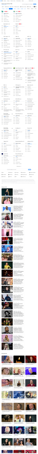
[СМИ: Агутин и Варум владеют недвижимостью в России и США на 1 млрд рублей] (19, 420)
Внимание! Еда (29, 41)
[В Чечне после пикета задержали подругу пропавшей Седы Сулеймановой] (7, 372)
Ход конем (17, 18)
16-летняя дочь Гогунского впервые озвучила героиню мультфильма (18, 191)
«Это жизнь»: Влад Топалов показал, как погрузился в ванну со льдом (18, 248)
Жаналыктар (5, 149)
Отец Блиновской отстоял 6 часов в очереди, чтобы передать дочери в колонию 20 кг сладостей (18, 288)
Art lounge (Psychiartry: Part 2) (8, 119)
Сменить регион (4, 4)
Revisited (29, 136)
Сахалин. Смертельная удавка (19, 70)
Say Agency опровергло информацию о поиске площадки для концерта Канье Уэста (17, 329)
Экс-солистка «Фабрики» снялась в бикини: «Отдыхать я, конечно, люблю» (18, 337)
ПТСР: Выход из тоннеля (19, 79)
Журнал (5, 33)
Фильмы (28, 8)
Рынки (4, 29)
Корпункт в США (18, 41)
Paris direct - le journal (18, 163)
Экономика (5, 27)
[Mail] (1, 1)
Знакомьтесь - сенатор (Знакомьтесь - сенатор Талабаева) (31, 78)
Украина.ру (29, 53)
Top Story (29, 143)
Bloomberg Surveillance (31, 102)
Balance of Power (30, 109)
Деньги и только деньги (19, 40)
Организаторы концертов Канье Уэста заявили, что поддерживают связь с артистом (18, 207)
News (16, 135)
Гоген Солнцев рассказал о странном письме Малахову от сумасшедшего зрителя (18, 321)
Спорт (35, 8)
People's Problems (6, 130)
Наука (4, 30)
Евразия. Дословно (18, 16)
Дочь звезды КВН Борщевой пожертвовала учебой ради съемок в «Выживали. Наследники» (18, 215)
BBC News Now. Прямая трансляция (7, 92)
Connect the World (18, 95)
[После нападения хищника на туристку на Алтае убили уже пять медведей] (7, 420)
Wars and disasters (6, 122)
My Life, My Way (6, 138)
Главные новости (6, 13)
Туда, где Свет (17, 53)
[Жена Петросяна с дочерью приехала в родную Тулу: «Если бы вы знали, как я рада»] (19, 384)
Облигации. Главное (6, 21)
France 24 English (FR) (30, 133)
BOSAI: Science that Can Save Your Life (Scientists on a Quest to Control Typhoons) (8, 110)
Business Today (6, 88)
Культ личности (18, 21)
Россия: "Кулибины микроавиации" (18, 76)
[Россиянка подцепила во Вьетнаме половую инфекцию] (7, 396)
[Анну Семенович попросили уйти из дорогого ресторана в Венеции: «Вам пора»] (30, 361)
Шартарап (5, 146)
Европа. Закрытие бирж (19, 44)
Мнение (29, 51)
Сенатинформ (29, 82)
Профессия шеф (6, 51)
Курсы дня (17, 27)
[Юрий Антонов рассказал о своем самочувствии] (19, 431)
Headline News (18, 115)
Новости (17, 29)
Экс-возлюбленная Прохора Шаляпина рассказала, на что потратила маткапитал (18, 264)
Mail (1, 453)
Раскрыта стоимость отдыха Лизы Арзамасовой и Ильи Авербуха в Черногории (18, 280)
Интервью (5, 157)
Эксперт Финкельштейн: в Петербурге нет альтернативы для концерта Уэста (18, 304)
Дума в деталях (6, 163)
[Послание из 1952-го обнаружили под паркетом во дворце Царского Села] (7, 408)
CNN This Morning (18, 89)
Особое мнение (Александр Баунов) (7, 53)
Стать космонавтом (18, 72)
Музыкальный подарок (30, 90)
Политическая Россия (30, 56)
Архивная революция (30, 59)
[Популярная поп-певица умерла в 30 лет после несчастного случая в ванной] (19, 361)
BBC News (5, 90)
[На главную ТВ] (2, 1)
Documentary (17, 120)
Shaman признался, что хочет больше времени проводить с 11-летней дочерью (18, 223)
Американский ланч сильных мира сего (19, 46)
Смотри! (17, 56)
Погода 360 (29, 40)
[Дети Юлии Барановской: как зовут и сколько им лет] (7, 384)
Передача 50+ (29, 88)
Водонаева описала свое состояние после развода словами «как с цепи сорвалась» (18, 199)
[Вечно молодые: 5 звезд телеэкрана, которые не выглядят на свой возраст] (7, 431)
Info (4, 102)
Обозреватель (29, 146)
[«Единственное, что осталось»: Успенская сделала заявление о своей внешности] (7, 361)
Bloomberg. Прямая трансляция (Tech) (30, 106)
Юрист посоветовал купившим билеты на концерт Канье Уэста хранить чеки (18, 296)
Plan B (16, 160)
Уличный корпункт (18, 43)
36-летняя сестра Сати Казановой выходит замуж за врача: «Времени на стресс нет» (18, 256)
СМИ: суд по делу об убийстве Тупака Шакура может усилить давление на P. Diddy (18, 313)
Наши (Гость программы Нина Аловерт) (8, 58)
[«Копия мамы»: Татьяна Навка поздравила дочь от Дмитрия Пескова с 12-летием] (30, 420)
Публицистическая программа (6, 40)
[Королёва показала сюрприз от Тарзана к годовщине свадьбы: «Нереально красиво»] (7, 443)
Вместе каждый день (19, 13)
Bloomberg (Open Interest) (31, 104)
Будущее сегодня (18, 143)
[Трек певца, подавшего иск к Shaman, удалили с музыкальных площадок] (30, 372)
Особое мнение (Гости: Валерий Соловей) (8, 56)
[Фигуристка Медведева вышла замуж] (19, 443)
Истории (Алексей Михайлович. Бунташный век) (8, 63)
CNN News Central (18, 92)
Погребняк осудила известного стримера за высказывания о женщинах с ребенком (18, 345)
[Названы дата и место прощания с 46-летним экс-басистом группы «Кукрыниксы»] (19, 396)
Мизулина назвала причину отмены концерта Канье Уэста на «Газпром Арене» (18, 231)
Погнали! (17, 146)
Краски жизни (17, 60)
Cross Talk (17, 117)
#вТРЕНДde (17, 149)
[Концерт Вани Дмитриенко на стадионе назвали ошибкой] (30, 396)
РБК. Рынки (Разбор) (6, 16)
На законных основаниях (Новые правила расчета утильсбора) (32, 80)
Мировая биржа (18, 38)
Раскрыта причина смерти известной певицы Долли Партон (18, 239)
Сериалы (32, 8)
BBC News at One (6, 96)
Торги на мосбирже (18, 30)
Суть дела (5, 18)
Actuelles (17, 157)
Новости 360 (5, 38)
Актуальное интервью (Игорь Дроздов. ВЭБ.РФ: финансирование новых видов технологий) (32, 74)
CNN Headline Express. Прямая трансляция (20, 87)
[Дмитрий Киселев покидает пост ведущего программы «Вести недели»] (30, 408)
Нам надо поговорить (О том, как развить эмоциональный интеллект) (8, 61)
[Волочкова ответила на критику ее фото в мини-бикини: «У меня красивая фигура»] (30, 384)
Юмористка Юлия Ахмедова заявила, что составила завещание (18, 272)
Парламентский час (6, 160)
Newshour (17, 138)
